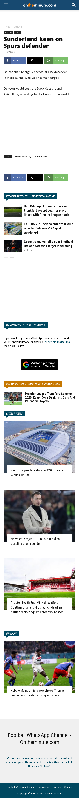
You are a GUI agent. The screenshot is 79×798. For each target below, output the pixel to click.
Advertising (45, 787)
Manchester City (23, 156)
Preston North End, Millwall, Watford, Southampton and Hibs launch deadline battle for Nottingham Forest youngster (37, 607)
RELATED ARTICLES (16, 196)
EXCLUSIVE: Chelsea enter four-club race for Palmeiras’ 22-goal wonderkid (48, 228)
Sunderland (41, 156)
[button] (74, 5)
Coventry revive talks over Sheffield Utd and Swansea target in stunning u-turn (48, 246)
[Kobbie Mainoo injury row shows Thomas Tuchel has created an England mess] (39, 667)
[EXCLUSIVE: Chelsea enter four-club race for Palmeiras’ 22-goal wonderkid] (13, 228)
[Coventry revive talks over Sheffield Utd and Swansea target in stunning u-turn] (13, 246)
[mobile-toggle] (6, 5)
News (17, 32)
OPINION (11, 633)
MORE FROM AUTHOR (43, 196)
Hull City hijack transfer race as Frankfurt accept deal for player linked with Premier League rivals (46, 210)
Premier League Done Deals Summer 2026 (33, 384)
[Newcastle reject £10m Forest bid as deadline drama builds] (39, 516)
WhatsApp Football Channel (25, 325)
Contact (68, 787)
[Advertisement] (39, 16)
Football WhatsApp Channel (21, 787)
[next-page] (12, 259)
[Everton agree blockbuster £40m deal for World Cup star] (39, 447)
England (18, 26)
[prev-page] (6, 259)
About (57, 787)
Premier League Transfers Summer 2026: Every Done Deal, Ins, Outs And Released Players (50, 397)
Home (7, 26)
